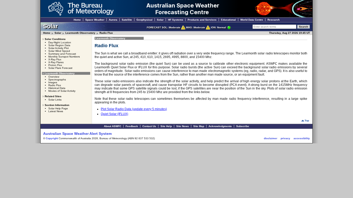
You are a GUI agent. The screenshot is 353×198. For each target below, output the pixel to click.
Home (77, 19)
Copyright (52, 138)
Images (52, 82)
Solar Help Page (58, 108)
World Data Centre (251, 19)
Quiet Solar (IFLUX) (114, 114)
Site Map (198, 126)
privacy (285, 138)
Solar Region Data (59, 45)
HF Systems (175, 19)
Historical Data (56, 88)
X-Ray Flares (56, 62)
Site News (182, 126)
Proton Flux (55, 65)
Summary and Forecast (62, 53)
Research (273, 19)
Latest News (55, 111)
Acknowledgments (220, 126)
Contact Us (149, 126)
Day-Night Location (59, 42)
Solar (160, 19)
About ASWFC (112, 126)
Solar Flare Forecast (60, 68)
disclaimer (270, 138)
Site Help (166, 126)
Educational (228, 19)
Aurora (113, 19)
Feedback (132, 126)
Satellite (127, 19)
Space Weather (94, 19)
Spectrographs (57, 79)
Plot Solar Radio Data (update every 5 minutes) (134, 109)
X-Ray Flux (54, 59)
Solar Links (55, 99)
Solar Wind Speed (59, 51)
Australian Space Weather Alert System (77, 133)
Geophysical (144, 19)
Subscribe (242, 126)
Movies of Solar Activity (61, 90)
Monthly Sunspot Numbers (64, 56)
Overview (53, 76)
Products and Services (202, 19)
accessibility (302, 138)
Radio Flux (106, 32)
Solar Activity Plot (58, 48)
